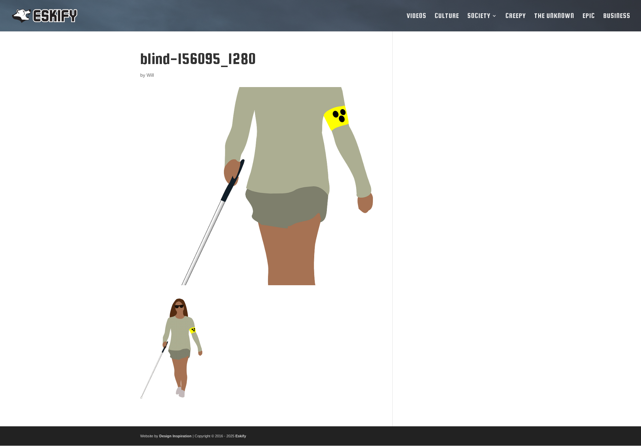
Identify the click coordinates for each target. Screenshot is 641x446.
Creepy (515, 16)
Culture (447, 16)
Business (616, 16)
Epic (589, 16)
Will (150, 75)
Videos (416, 16)
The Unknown (554, 16)
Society (478, 16)
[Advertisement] (452, 150)
